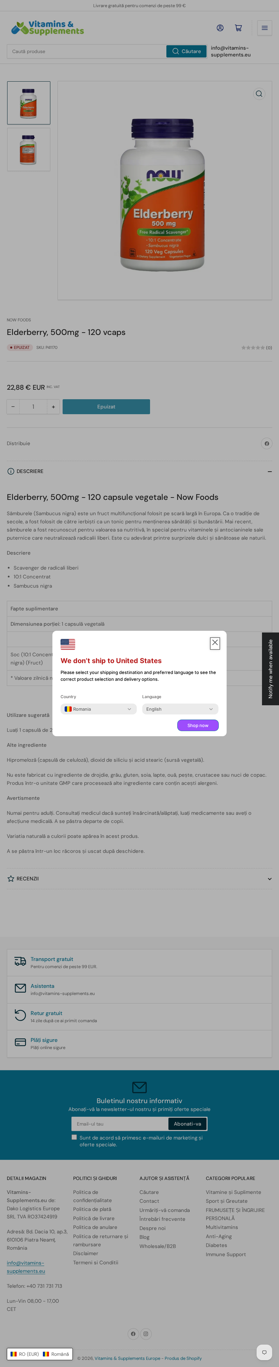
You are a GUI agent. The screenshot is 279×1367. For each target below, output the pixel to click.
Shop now (198, 725)
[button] (39, 1354)
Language (151, 696)
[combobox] (78, 709)
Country (68, 696)
